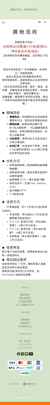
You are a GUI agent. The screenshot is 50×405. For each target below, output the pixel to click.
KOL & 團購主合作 (25, 304)
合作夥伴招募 (25, 301)
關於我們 (25, 294)
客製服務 (25, 319)
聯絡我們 (25, 323)
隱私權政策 (25, 298)
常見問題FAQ (25, 326)
